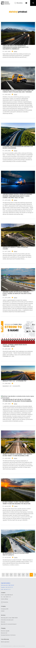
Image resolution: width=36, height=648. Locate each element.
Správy (15, 51)
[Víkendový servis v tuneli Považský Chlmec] (18, 235)
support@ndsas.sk (8, 594)
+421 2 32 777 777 (9, 587)
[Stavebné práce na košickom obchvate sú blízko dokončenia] (18, 134)
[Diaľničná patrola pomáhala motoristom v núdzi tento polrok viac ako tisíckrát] (18, 78)
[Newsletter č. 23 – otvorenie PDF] (18, 373)
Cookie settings (4, 599)
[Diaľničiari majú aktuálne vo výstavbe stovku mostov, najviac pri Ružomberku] (18, 397)
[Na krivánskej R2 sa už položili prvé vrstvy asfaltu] (18, 541)
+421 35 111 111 (7, 589)
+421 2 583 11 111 (7, 596)
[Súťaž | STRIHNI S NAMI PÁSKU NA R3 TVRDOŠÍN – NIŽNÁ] (18, 332)
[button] (26, 3)
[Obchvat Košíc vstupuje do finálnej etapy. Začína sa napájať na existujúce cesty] (18, 279)
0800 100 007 (11, 585)
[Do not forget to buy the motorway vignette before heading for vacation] (18, 489)
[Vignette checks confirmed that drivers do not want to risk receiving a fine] (18, 441)
